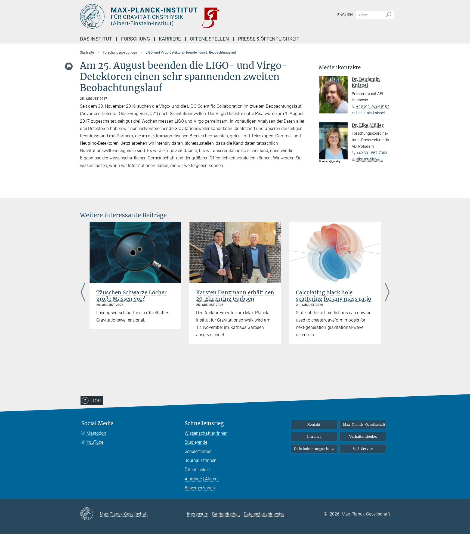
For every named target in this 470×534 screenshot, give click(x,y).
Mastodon (96, 433)
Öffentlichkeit (197, 469)
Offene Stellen (209, 39)
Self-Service (363, 449)
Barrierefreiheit (226, 514)
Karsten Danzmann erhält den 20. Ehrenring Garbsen (235, 295)
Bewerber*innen (200, 487)
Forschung (135, 39)
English (345, 15)
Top (96, 400)
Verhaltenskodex (363, 436)
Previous (83, 293)
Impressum (197, 514)
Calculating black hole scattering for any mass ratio (333, 295)
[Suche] (388, 15)
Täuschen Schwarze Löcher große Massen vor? (131, 295)
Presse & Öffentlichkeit (268, 39)
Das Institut (96, 39)
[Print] (69, 66)
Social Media (97, 423)
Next (387, 293)
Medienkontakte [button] (340, 67)
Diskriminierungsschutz (314, 449)
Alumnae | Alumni (202, 478)
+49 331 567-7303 (371, 153)
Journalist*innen (201, 460)
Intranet (314, 436)
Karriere (170, 39)
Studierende (196, 442)
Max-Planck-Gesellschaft (364, 424)
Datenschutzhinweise (264, 514)
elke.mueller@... (369, 159)
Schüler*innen (198, 451)
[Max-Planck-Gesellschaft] (90, 514)
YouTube (94, 442)
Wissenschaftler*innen (206, 433)
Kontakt (313, 424)
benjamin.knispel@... (373, 113)
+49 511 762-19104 (372, 106)
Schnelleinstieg (204, 423)
